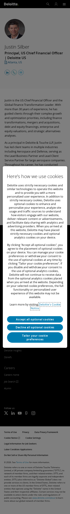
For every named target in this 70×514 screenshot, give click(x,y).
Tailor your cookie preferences (35, 337)
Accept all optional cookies (35, 319)
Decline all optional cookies (35, 327)
